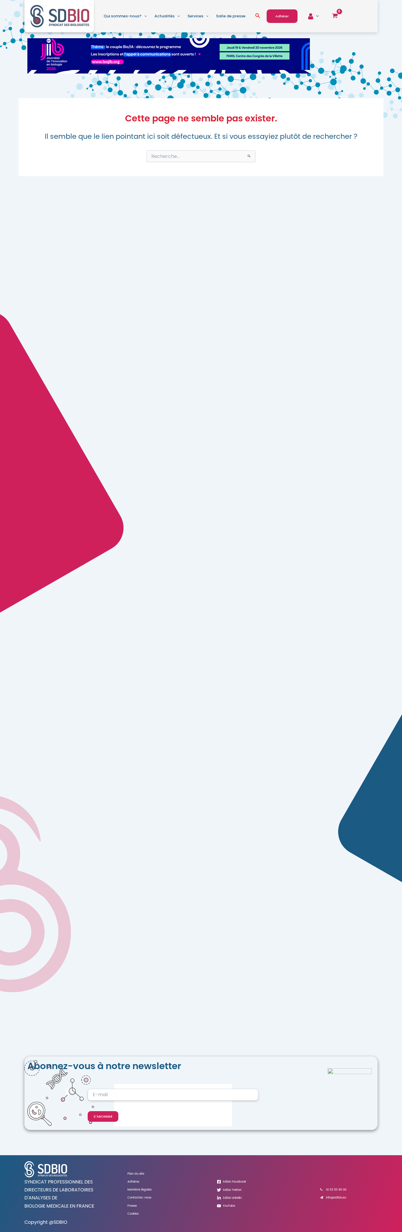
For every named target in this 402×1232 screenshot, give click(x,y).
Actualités (165, 16)
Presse (132, 1205)
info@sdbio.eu (336, 1197)
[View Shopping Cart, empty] (334, 16)
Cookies (133, 1213)
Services (195, 16)
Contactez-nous (139, 1197)
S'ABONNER (103, 1116)
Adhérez (133, 1181)
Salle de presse (230, 16)
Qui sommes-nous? (123, 16)
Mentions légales (139, 1189)
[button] (144, 16)
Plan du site (135, 1173)
